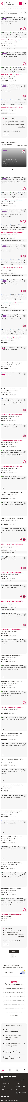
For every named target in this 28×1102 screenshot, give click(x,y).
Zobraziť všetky (14, 1015)
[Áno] (4, 134)
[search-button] (20, 3)
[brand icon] (2, 3)
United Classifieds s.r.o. (12, 1100)
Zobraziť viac (21, 127)
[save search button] (25, 12)
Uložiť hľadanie (8, 972)
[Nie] (7, 134)
